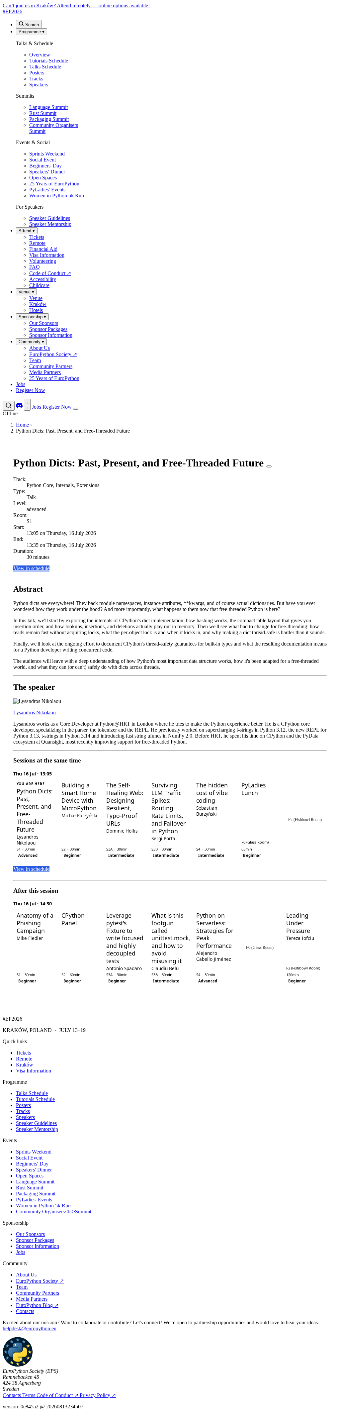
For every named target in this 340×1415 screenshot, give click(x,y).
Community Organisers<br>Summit (53, 1211)
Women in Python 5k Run (43, 1205)
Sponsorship (32, 316)
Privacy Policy (98, 1395)
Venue (26, 291)
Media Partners (31, 1299)
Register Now (30, 390)
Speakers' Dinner (34, 1169)
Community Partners (37, 1293)
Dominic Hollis (122, 831)
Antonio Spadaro (124, 968)
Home (23, 425)
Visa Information (33, 1070)
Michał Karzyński (79, 815)
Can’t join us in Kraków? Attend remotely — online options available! (76, 5)
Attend (27, 230)
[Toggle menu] (75, 409)
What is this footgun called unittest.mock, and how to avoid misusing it (170, 938)
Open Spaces (29, 1175)
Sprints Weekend (33, 1152)
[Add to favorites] (269, 466)
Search (31, 24)
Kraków (24, 1064)
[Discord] (20, 407)
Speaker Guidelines (36, 1123)
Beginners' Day (32, 1163)
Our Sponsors (30, 1234)
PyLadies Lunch (253, 789)
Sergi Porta (163, 838)
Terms (29, 1395)
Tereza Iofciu (300, 938)
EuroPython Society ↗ (40, 1281)
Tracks (23, 1111)
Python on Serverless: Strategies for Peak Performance (214, 931)
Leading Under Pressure (298, 923)
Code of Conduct (57, 1395)
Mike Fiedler (30, 938)
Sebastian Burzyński (206, 811)
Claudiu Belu (165, 968)
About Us (26, 1274)
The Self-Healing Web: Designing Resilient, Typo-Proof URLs (124, 804)
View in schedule (31, 568)
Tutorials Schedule (35, 1099)
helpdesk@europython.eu (29, 1328)
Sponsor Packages (35, 1240)
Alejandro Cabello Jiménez (213, 956)
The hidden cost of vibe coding (212, 792)
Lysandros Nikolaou (34, 712)
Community (31, 341)
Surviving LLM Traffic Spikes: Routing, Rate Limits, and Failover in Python (168, 808)
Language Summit (35, 1181)
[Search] (9, 406)
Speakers (25, 1117)
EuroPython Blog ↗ (37, 1305)
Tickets (23, 1053)
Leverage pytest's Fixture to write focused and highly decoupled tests (124, 938)
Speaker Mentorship (37, 1129)
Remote (24, 1058)
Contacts (25, 1311)
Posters (23, 1105)
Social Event (29, 1158)
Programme (31, 31)
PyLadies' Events (34, 1199)
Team (22, 1287)
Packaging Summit (35, 1193)
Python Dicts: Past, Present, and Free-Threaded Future (35, 810)
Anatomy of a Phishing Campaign (35, 923)
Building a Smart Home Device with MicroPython (79, 796)
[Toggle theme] (27, 405)
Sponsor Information (37, 1246)
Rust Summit (29, 1187)
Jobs (20, 384)
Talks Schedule (32, 1093)
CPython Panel (73, 919)
